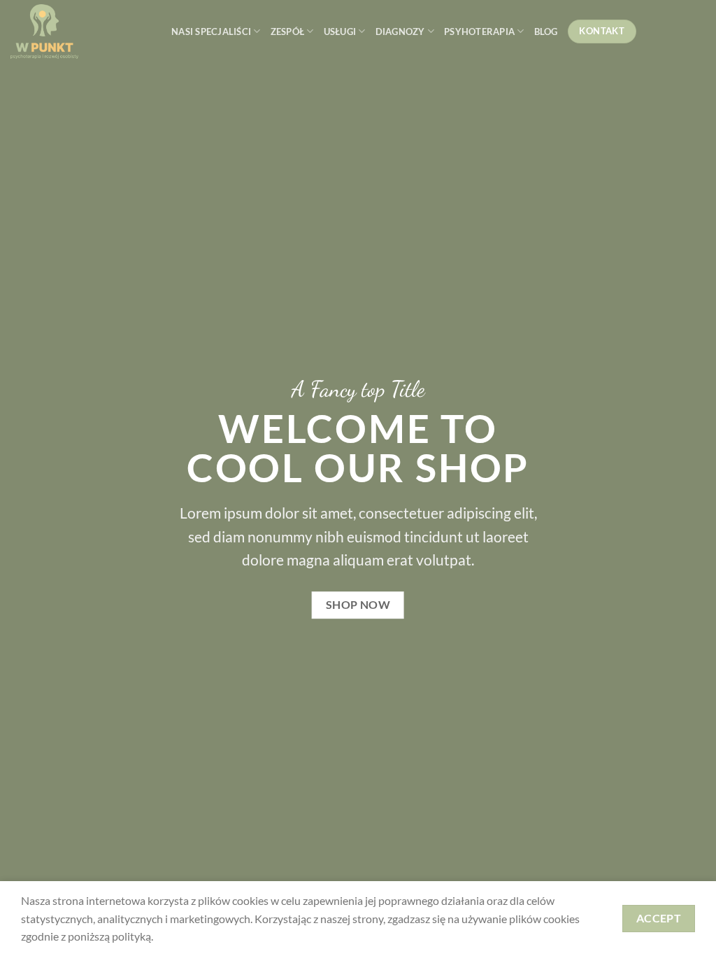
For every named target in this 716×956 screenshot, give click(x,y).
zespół (288, 31)
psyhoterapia (479, 31)
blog (546, 31)
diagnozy (400, 31)
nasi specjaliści (211, 31)
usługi (340, 31)
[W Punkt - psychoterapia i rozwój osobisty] (80, 31)
